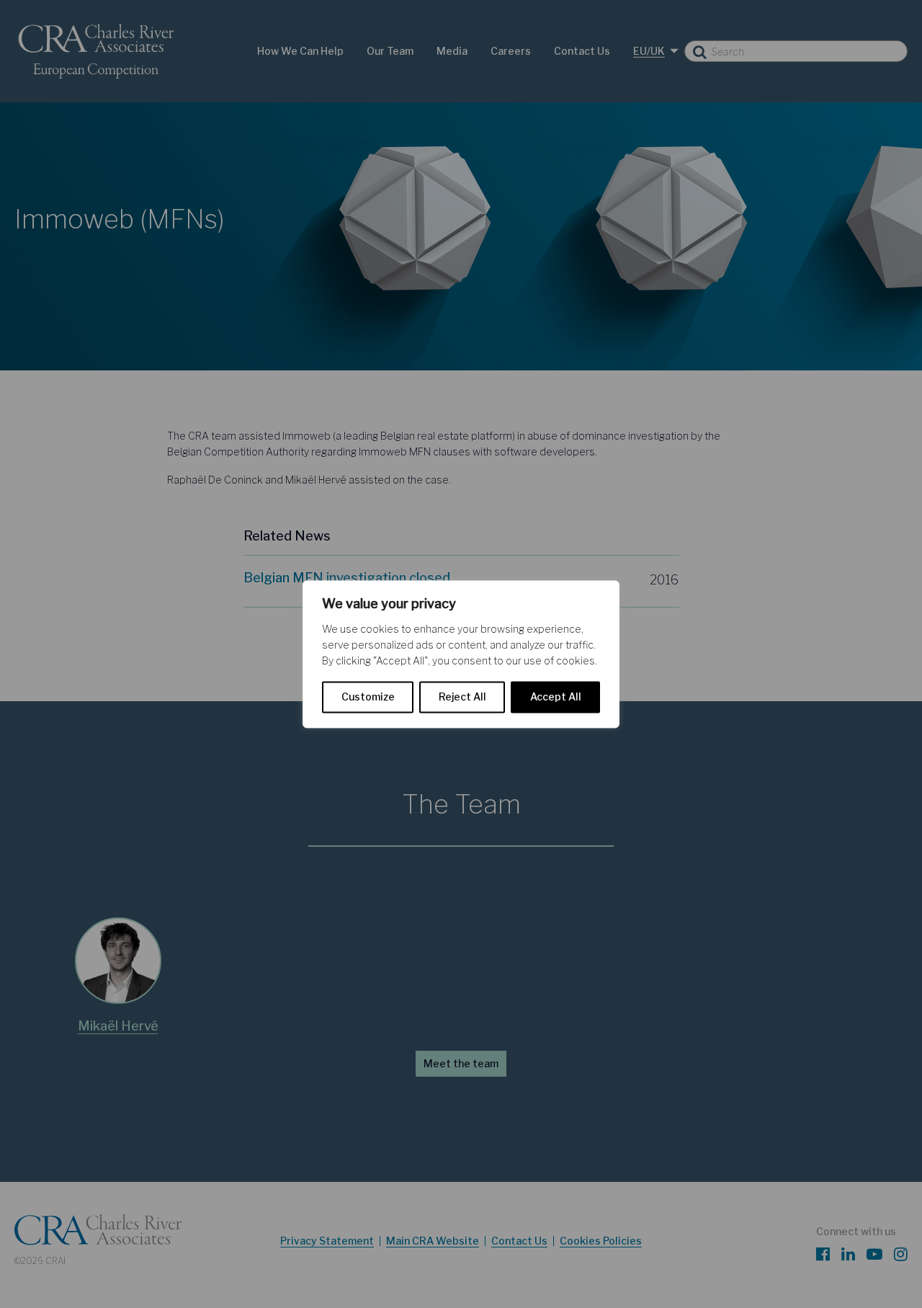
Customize (368, 696)
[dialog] (461, 654)
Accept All (555, 696)
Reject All (462, 696)
